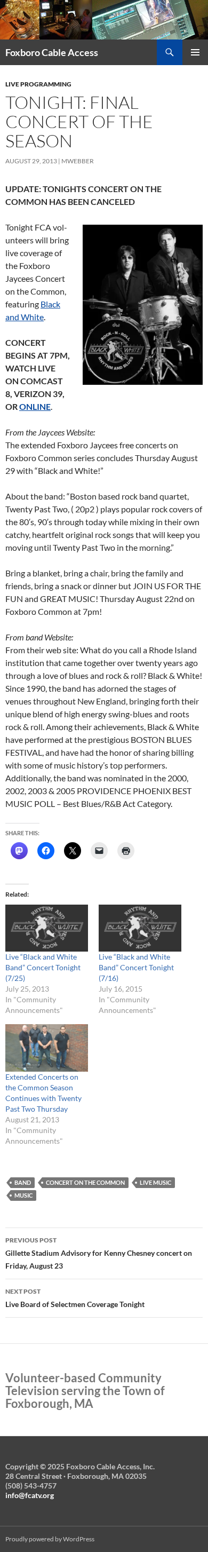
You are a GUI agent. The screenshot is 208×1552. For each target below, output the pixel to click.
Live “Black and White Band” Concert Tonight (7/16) (136, 967)
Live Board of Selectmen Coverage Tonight (75, 1298)
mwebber (77, 161)
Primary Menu (195, 52)
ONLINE (35, 406)
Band (22, 1182)
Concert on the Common (85, 1182)
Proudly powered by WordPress (49, 1539)
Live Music (155, 1182)
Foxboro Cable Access (51, 52)
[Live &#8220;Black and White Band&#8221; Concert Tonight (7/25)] (46, 928)
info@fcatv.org (29, 1495)
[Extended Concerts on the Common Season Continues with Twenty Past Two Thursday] (46, 1048)
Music (23, 1195)
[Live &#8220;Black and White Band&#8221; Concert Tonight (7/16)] (140, 928)
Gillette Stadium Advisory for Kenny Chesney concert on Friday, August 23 (98, 1253)
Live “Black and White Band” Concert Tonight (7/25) (43, 967)
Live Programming (38, 84)
